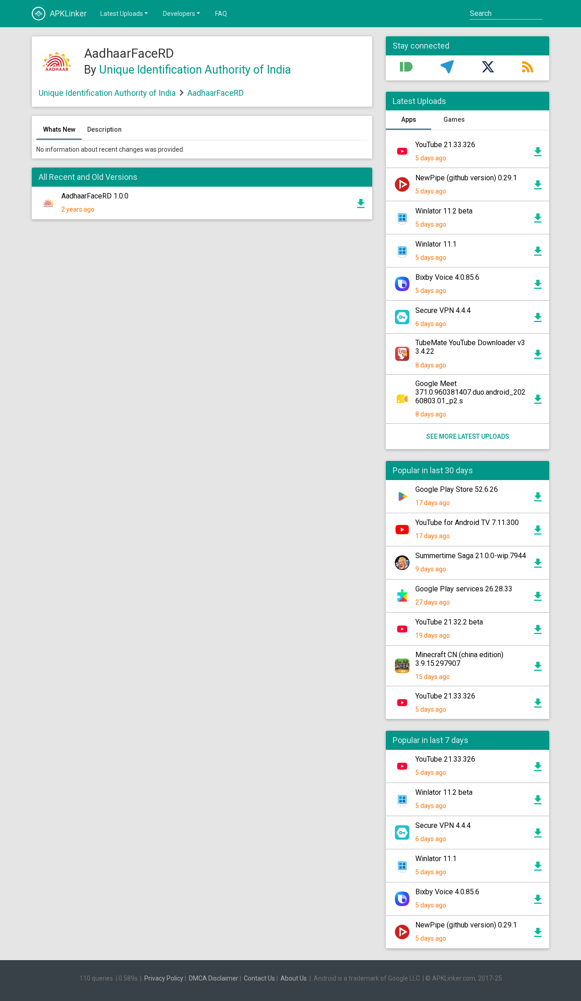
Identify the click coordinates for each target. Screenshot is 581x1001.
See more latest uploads (467, 436)
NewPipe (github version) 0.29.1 (466, 177)
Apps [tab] (408, 119)
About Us (294, 978)
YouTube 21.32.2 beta (449, 622)
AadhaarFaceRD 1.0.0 (94, 196)
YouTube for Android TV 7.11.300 (467, 522)
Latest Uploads (121, 13)
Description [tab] (104, 129)
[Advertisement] (202, 335)
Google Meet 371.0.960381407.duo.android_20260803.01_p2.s (470, 392)
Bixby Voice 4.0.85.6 (447, 277)
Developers (179, 13)
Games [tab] (454, 119)
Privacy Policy (163, 978)
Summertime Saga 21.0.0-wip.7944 (470, 555)
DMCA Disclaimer (213, 978)
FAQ (221, 13)
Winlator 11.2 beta (444, 211)
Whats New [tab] (59, 129)
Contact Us (259, 978)
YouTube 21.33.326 (445, 144)
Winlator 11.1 (436, 244)
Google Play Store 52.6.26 (456, 489)
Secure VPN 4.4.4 (443, 310)
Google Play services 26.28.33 (463, 589)
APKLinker (68, 13)
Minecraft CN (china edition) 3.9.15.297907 (459, 659)
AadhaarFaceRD (215, 93)
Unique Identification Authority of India (195, 69)
